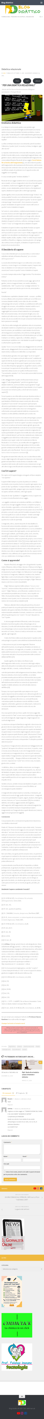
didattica (19, 1046)
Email (25, 1156)
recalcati (24, 1049)
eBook (37, 81)
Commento (8, 1142)
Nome (6, 1156)
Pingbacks (22, 1093)
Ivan (4, 73)
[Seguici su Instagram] (38, 1188)
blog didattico (12, 1046)
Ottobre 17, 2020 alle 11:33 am (23, 1099)
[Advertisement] (22, 44)
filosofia (38, 1046)
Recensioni (30, 17)
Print (17, 81)
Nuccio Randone (16, 1049)
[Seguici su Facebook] (41, 1188)
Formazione (6, 17)
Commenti (9, 1093)
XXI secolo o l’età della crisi (10, 1072)
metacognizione (6, 1049)
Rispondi (10, 1105)
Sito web (6, 1164)
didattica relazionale (29, 1046)
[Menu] (41, 2)
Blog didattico (7, 2)
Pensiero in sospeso (18, 17)
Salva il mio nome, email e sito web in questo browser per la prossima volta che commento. (22, 1173)
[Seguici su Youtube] (34, 1188)
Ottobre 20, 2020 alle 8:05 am (22, 1109)
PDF (27, 81)
